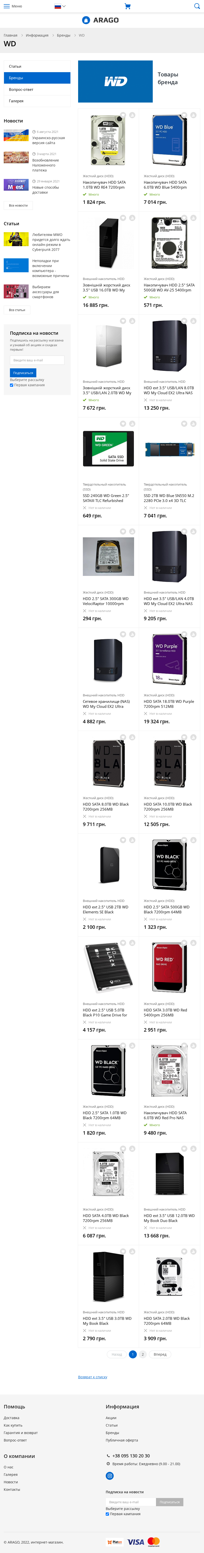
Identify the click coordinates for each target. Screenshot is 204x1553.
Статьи (15, 66)
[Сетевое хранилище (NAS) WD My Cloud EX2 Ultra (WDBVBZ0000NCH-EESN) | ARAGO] (108, 659)
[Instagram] (110, 1476)
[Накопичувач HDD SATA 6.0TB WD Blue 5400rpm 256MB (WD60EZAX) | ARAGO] (169, 140)
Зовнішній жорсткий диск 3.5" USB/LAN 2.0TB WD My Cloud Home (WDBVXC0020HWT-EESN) (107, 390)
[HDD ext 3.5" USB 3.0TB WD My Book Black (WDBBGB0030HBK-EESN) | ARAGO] (108, 1276)
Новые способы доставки (45, 190)
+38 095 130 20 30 (131, 1456)
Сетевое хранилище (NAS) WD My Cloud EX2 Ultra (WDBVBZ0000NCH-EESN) (106, 704)
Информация (37, 35)
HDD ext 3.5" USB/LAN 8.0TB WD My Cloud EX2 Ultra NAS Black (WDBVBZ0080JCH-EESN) (169, 390)
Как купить (13, 1425)
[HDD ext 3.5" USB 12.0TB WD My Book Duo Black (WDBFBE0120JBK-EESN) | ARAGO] (169, 1174)
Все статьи (17, 310)
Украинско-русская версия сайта (48, 140)
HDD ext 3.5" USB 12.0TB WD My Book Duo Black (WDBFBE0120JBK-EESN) (169, 1218)
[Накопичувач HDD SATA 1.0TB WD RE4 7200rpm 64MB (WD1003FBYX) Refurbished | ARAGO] (108, 140)
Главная (10, 35)
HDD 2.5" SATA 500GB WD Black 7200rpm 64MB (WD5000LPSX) (167, 909)
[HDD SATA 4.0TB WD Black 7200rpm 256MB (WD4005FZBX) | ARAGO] (108, 1174)
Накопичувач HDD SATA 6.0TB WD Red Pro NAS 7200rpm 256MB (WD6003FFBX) (165, 1115)
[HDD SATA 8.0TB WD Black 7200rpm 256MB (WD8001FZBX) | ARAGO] (108, 762)
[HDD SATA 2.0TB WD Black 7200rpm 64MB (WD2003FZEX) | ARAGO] (169, 1276)
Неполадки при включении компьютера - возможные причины (50, 268)
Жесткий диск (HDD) (98, 176)
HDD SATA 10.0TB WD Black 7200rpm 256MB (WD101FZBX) (168, 807)
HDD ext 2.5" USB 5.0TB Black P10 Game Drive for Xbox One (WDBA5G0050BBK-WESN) (106, 1012)
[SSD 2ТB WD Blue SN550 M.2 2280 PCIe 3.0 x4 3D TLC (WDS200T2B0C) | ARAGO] (169, 449)
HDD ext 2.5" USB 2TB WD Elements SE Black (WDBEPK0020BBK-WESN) (105, 909)
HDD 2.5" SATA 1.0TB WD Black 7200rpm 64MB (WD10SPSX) (105, 1115)
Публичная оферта (122, 1440)
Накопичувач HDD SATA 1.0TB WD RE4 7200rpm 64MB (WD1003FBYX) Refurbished (104, 185)
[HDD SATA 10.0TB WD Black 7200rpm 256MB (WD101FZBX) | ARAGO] (169, 762)
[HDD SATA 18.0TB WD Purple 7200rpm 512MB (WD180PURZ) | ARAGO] (169, 659)
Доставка (11, 1417)
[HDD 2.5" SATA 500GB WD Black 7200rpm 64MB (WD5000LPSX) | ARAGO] (169, 865)
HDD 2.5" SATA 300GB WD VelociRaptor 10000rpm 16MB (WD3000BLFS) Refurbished (106, 601)
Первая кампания (29, 385)
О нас (8, 1467)
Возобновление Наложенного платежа (45, 165)
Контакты (12, 1489)
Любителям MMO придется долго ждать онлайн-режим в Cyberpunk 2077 (51, 242)
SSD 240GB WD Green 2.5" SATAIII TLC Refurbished (106, 498)
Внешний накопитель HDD (103, 279)
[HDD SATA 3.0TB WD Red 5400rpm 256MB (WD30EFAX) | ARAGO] (169, 968)
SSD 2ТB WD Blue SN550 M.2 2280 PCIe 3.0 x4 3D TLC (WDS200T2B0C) (169, 498)
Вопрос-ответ (21, 89)
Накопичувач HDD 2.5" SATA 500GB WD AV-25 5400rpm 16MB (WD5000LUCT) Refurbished (169, 287)
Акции (111, 1417)
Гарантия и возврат (21, 1432)
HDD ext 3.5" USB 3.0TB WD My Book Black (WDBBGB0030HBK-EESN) (107, 1321)
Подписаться (23, 373)
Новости (11, 1482)
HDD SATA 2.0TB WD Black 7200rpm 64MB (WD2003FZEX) (167, 1321)
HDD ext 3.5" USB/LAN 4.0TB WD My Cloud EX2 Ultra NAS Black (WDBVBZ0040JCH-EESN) (169, 601)
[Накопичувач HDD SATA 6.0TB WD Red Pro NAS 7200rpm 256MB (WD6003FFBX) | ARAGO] (169, 1071)
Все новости (18, 205)
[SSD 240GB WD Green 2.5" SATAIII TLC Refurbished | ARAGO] (108, 449)
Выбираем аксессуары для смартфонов (45, 291)
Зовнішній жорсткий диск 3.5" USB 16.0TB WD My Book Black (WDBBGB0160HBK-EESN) (106, 287)
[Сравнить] (132, 115)
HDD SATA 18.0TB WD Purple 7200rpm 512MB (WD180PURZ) (169, 704)
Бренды (63, 35)
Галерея (16, 100)
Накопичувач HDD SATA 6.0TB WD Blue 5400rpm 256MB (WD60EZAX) (165, 185)
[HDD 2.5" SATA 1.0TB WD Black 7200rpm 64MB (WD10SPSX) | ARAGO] (108, 1071)
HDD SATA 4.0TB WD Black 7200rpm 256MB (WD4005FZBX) (106, 1218)
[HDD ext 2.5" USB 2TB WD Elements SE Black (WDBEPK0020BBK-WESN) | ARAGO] (108, 865)
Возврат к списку (92, 1377)
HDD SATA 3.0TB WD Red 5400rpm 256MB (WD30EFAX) (165, 1012)
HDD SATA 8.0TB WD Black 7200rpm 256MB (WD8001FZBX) (106, 807)
